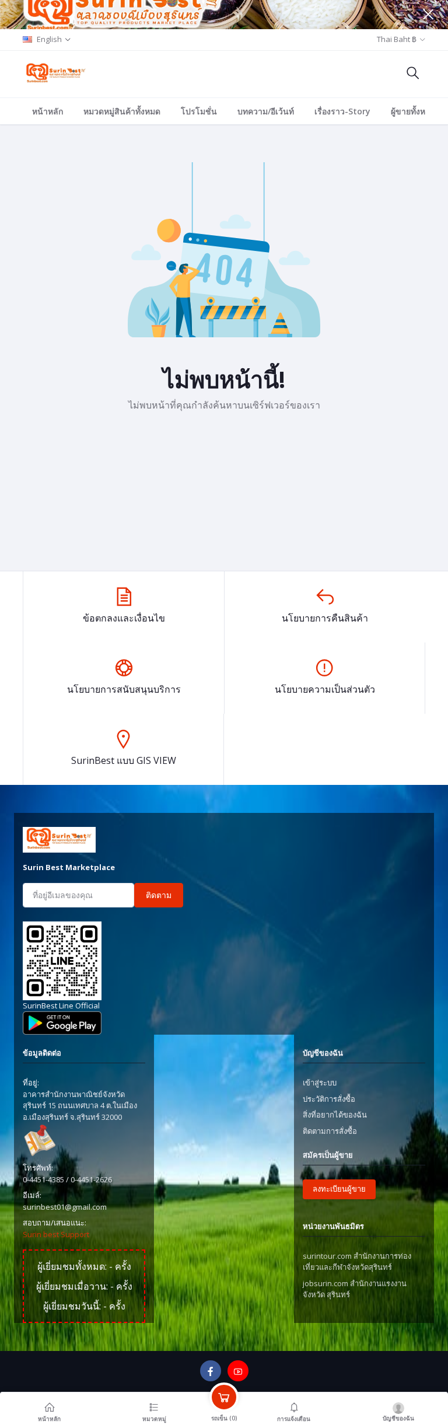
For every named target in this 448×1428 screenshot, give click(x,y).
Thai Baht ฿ (396, 39)
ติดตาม (159, 894)
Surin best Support (56, 1234)
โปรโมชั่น (199, 111)
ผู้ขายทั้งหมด (413, 111)
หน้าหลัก (47, 111)
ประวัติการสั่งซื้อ (329, 1099)
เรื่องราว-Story (342, 111)
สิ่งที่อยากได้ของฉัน (335, 1114)
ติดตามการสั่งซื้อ (330, 1131)
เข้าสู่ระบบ (320, 1082)
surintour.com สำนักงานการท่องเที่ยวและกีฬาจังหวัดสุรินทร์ (357, 1262)
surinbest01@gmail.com (65, 1207)
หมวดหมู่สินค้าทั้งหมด (121, 111)
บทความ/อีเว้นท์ (265, 111)
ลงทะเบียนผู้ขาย (339, 1188)
